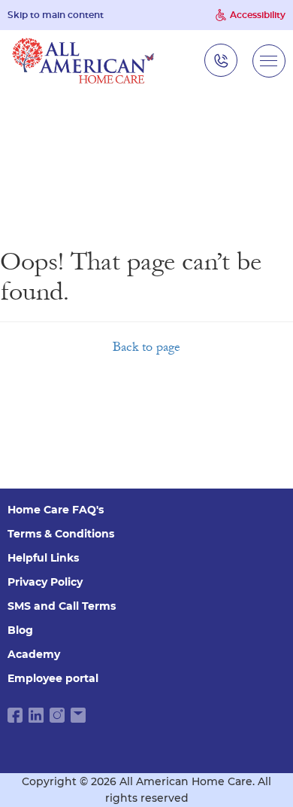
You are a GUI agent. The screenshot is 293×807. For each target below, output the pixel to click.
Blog (20, 630)
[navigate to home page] (83, 60)
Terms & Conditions (61, 534)
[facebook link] (15, 715)
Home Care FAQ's (56, 509)
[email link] (78, 715)
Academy (34, 654)
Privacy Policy (45, 582)
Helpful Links (43, 558)
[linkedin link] (36, 715)
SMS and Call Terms (62, 606)
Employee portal (53, 678)
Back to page (146, 347)
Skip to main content (56, 15)
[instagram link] (57, 715)
